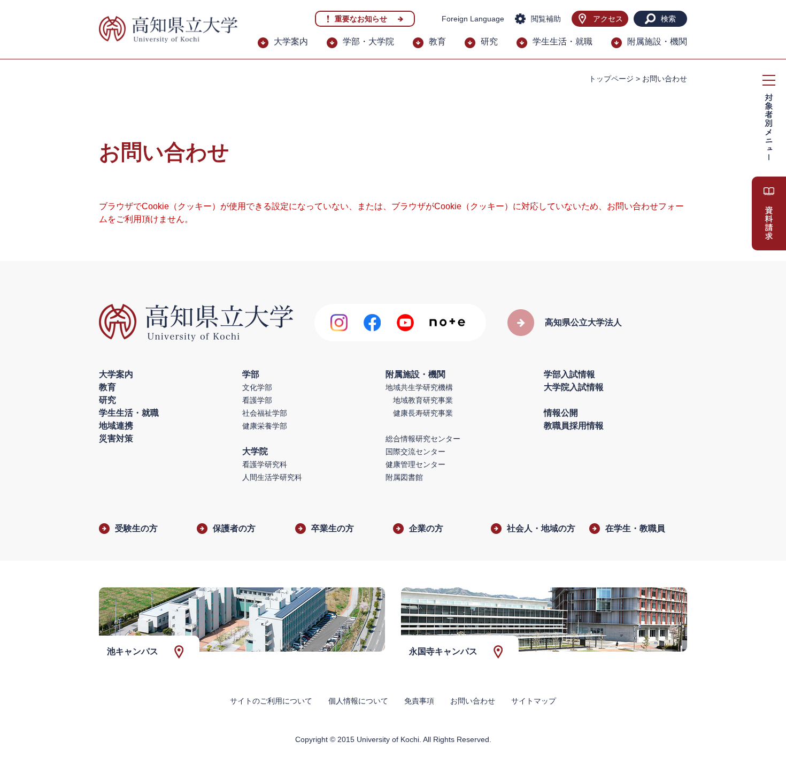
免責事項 (419, 701)
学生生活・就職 (562, 41)
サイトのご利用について (271, 701)
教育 (437, 41)
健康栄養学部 (264, 426)
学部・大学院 (368, 41)
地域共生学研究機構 (419, 387)
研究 (489, 41)
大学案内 (291, 41)
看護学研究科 (264, 464)
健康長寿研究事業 (423, 413)
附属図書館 (404, 477)
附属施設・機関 (657, 41)
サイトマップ (533, 701)
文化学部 (257, 387)
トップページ (611, 78)
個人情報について (358, 701)
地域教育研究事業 (423, 400)
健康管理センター (415, 464)
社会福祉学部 (264, 413)
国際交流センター (415, 451)
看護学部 (257, 400)
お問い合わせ (472, 701)
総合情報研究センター (423, 438)
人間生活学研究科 (272, 477)
